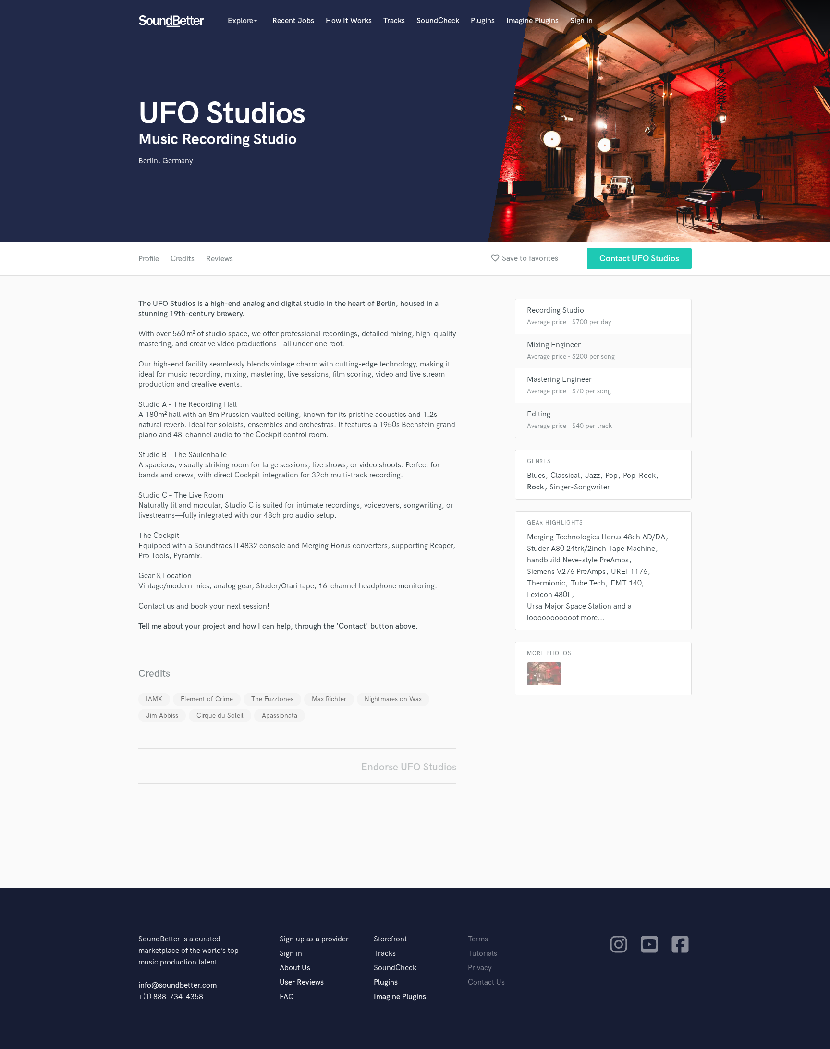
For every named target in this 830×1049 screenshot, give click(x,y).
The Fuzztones (272, 699)
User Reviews (302, 982)
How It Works (349, 20)
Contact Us (486, 982)
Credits (183, 259)
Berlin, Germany (165, 161)
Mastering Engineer (559, 379)
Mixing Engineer (554, 345)
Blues (536, 475)
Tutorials (482, 953)
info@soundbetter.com (177, 985)
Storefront (390, 939)
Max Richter (329, 699)
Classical (565, 475)
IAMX (154, 699)
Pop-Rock (639, 475)
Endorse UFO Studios (408, 767)
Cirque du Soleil (220, 715)
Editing (538, 414)
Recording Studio (555, 310)
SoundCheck (437, 20)
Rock (535, 487)
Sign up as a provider (314, 939)
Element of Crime (207, 699)
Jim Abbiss (162, 715)
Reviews (219, 259)
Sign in (581, 20)
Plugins (483, 20)
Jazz (592, 475)
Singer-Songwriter (579, 487)
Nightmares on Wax (393, 699)
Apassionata (279, 715)
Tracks (394, 20)
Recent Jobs (293, 20)
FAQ (287, 996)
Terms (478, 939)
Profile (148, 259)
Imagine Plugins (532, 20)
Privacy (480, 968)
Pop (611, 475)
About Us (295, 968)
